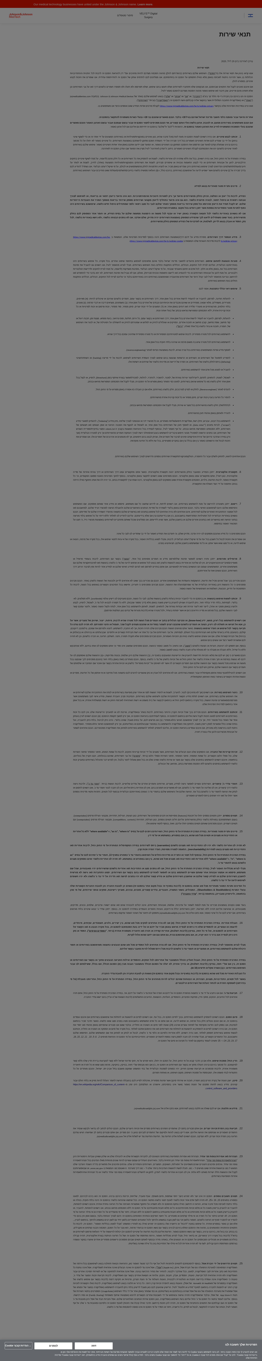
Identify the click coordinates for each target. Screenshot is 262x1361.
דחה (93, 1346)
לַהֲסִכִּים (53, 1346)
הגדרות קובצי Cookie (17, 1345)
